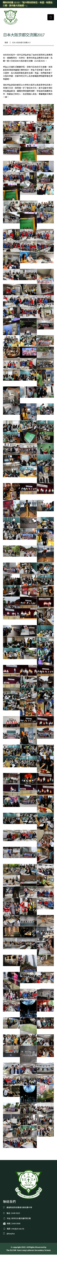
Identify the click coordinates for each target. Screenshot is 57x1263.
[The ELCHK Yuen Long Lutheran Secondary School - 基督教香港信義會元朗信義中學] (10, 17)
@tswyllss (11, 1234)
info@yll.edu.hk (17, 1229)
